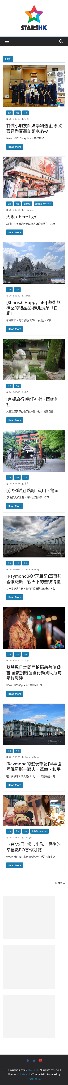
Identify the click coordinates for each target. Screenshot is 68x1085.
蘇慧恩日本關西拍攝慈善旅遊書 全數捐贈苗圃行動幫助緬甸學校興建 (34, 672)
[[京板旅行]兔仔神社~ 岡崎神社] (34, 359)
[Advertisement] (29, 917)
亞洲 (9, 204)
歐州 (25, 563)
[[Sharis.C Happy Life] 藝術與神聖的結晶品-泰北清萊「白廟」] (34, 263)
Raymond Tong (31, 569)
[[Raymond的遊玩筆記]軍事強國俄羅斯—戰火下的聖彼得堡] (34, 536)
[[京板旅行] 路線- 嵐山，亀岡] (34, 451)
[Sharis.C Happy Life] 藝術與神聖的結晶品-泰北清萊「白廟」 (33, 307)
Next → (60, 883)
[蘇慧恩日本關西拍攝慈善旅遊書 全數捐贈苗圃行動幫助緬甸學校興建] (34, 627)
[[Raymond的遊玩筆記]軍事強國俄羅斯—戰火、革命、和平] (34, 724)
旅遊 (17, 113)
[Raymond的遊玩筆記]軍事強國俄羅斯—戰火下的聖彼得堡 (34, 578)
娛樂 (9, 113)
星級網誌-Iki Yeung (43, 204)
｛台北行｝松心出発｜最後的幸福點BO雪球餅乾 (33, 846)
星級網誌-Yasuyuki (39, 831)
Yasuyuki (28, 837)
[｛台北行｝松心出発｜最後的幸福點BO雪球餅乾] (34, 810)
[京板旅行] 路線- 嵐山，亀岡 (32, 490)
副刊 (17, 831)
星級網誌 (27, 204)
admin (27, 295)
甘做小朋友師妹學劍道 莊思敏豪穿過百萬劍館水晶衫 (34, 128)
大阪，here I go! (21, 217)
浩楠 (26, 118)
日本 (25, 113)
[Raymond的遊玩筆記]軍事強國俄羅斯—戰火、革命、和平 (34, 766)
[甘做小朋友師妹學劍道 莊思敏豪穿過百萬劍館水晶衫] (34, 86)
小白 (26, 392)
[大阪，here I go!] (34, 177)
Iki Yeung (28, 209)
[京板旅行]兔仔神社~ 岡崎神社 (32, 401)
